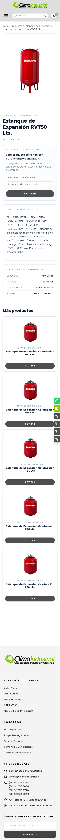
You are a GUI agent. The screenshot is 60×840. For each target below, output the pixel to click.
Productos (16, 26)
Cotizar (30, 193)
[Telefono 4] (57, 439)
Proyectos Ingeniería (16, 735)
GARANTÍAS (10, 705)
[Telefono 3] (57, 431)
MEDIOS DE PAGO (14, 699)
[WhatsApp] (57, 401)
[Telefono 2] (57, 424)
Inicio (5, 26)
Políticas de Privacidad (17, 752)
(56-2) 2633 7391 (18, 782)
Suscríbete (30, 834)
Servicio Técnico (14, 741)
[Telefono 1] (57, 416)
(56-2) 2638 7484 (19, 786)
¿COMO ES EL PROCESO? (18, 711)
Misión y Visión (13, 729)
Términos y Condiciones (18, 746)
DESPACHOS (11, 693)
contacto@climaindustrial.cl (26, 770)
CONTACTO (10, 687)
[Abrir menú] (6, 15)
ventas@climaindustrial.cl (24, 776)
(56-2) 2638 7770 (19, 790)
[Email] (57, 408)
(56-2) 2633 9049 (19, 794)
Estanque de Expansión (37, 26)
